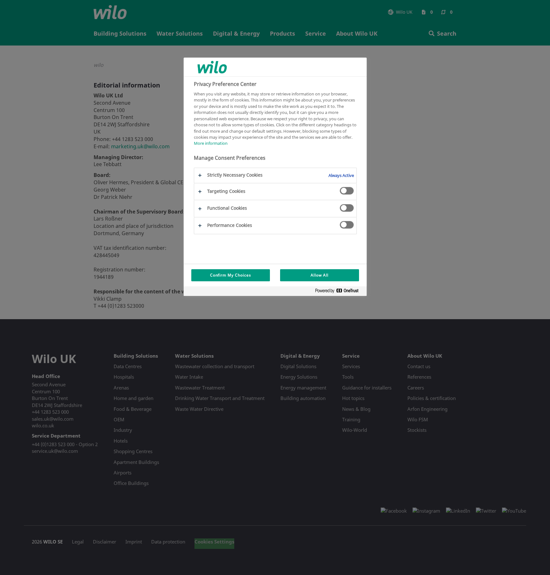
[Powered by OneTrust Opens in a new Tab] (339, 292)
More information (211, 143)
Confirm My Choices (230, 275)
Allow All (319, 275)
